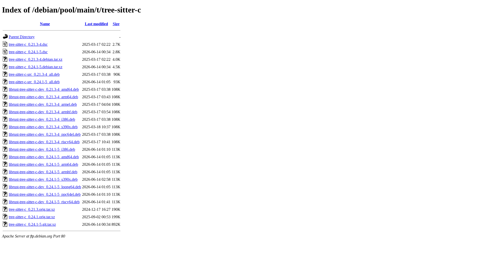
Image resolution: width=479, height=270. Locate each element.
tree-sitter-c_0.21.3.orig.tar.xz (32, 209)
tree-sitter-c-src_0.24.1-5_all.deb (34, 82)
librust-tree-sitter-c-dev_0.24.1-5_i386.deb (42, 149)
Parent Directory (22, 37)
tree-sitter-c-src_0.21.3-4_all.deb (34, 74)
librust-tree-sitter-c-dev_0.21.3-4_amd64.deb (44, 89)
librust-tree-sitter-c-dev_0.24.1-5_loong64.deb (45, 187)
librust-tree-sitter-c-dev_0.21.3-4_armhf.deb (43, 112)
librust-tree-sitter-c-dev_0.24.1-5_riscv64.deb (44, 202)
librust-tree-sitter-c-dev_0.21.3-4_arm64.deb (43, 97)
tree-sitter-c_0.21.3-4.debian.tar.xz (35, 59)
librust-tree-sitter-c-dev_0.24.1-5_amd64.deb (44, 157)
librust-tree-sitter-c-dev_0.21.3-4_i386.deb (42, 119)
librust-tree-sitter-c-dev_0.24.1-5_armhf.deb (43, 172)
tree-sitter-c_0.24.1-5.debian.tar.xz (35, 67)
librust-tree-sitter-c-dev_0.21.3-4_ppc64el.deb (45, 134)
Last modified (96, 24)
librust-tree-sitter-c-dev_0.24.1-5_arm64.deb (43, 164)
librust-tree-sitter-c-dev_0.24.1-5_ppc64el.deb (45, 194)
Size (116, 24)
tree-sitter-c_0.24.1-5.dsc (28, 52)
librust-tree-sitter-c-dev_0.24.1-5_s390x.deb (43, 179)
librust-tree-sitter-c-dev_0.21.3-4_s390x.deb (43, 127)
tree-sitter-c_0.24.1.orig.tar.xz (32, 217)
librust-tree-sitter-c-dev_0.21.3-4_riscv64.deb (44, 142)
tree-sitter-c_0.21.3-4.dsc (28, 44)
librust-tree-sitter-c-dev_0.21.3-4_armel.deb (43, 104)
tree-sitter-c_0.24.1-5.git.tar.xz (32, 224)
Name (45, 24)
